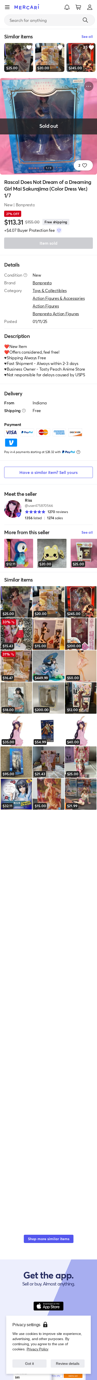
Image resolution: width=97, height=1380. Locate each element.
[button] (67, 7)
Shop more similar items (48, 1238)
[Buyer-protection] (59, 230)
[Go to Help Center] (25, 275)
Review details (67, 1363)
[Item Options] (89, 86)
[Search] (85, 20)
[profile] (90, 7)
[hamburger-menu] (7, 7)
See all (87, 532)
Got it (29, 1363)
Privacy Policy (37, 1349)
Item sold (48, 243)
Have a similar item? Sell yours (48, 472)
